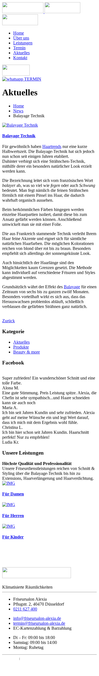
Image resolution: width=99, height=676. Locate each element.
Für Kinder (13, 537)
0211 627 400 (25, 609)
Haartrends (51, 146)
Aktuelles (21, 52)
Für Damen (13, 494)
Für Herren (13, 515)
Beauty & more (26, 352)
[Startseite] (23, 11)
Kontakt (20, 57)
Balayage (72, 286)
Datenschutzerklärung (39, 658)
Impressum (10, 658)
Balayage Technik (18, 135)
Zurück (8, 320)
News (18, 111)
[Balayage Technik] (20, 125)
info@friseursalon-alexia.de (37, 618)
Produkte (21, 347)
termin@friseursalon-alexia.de (39, 623)
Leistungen (22, 43)
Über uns (21, 38)
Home (18, 33)
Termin (19, 47)
